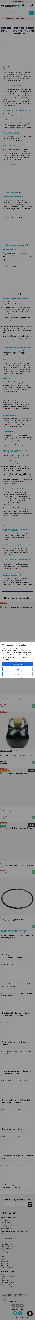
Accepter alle (17, 664)
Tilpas (17, 669)
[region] (17, 660)
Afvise (17, 674)
